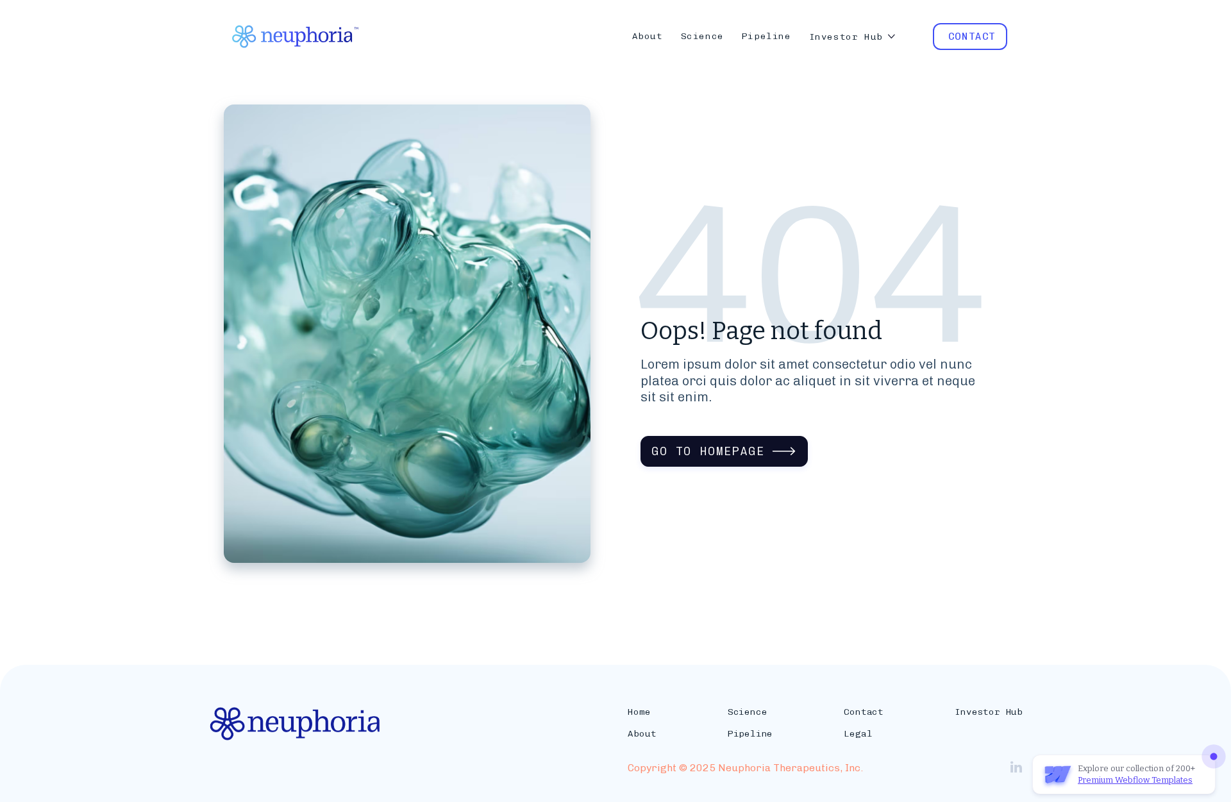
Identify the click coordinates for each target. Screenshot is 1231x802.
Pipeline (750, 733)
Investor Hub (989, 711)
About (642, 733)
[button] (853, 37)
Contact (863, 711)
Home (639, 711)
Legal (858, 733)
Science (747, 711)
